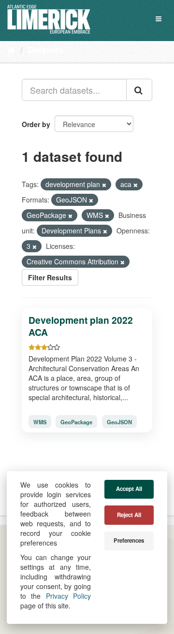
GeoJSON (119, 421)
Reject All (129, 515)
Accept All (129, 489)
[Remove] (104, 184)
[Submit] (139, 90)
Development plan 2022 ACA (81, 326)
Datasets (46, 49)
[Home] (11, 49)
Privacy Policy (68, 596)
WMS (39, 421)
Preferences (129, 540)
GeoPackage (76, 421)
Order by (36, 124)
